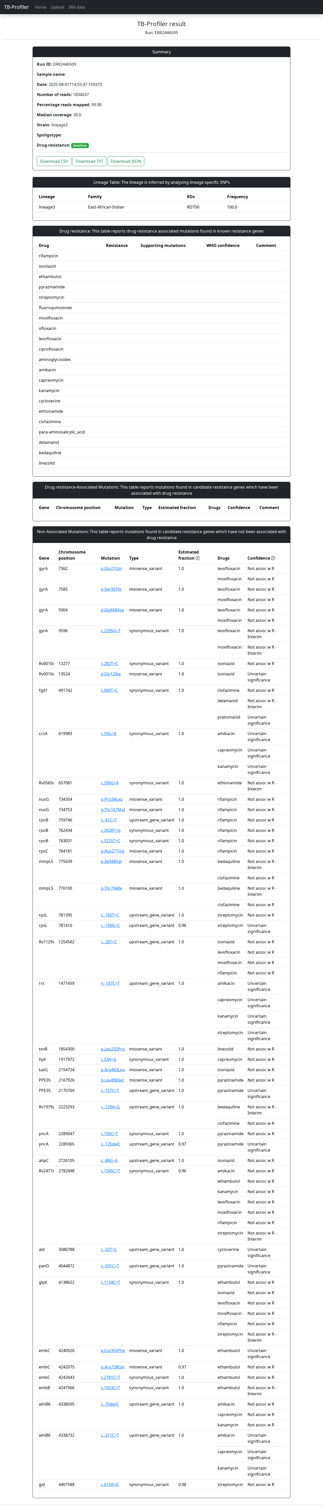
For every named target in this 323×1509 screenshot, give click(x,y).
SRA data (76, 7)
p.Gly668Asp (112, 610)
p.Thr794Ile (111, 888)
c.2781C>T (110, 1377)
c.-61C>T (109, 820)
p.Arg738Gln (113, 1367)
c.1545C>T (110, 1171)
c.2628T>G (111, 830)
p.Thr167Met (113, 809)
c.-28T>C (109, 942)
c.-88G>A (109, 1160)
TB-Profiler (16, 7)
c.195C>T (109, 1133)
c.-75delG (110, 1404)
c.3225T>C (110, 840)
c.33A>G (108, 1059)
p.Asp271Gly (112, 851)
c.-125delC (110, 1144)
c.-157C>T (110, 1090)
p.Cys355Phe (113, 1350)
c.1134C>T (110, 1282)
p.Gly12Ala (111, 674)
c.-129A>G (110, 1107)
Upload (57, 7)
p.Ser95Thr (111, 589)
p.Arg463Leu (113, 1069)
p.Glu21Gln (111, 568)
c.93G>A (108, 733)
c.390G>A (110, 783)
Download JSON (126, 161)
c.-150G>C (110, 925)
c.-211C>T (110, 1435)
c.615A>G (110, 1484)
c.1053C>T (110, 1387)
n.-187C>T (110, 983)
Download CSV (54, 161)
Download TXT (89, 161)
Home (40, 7)
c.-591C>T (110, 1266)
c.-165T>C (110, 915)
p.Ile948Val (111, 861)
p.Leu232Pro (113, 1049)
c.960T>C (109, 690)
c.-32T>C (109, 1249)
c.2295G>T (111, 630)
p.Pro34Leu (112, 799)
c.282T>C (109, 663)
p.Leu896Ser (112, 1080)
